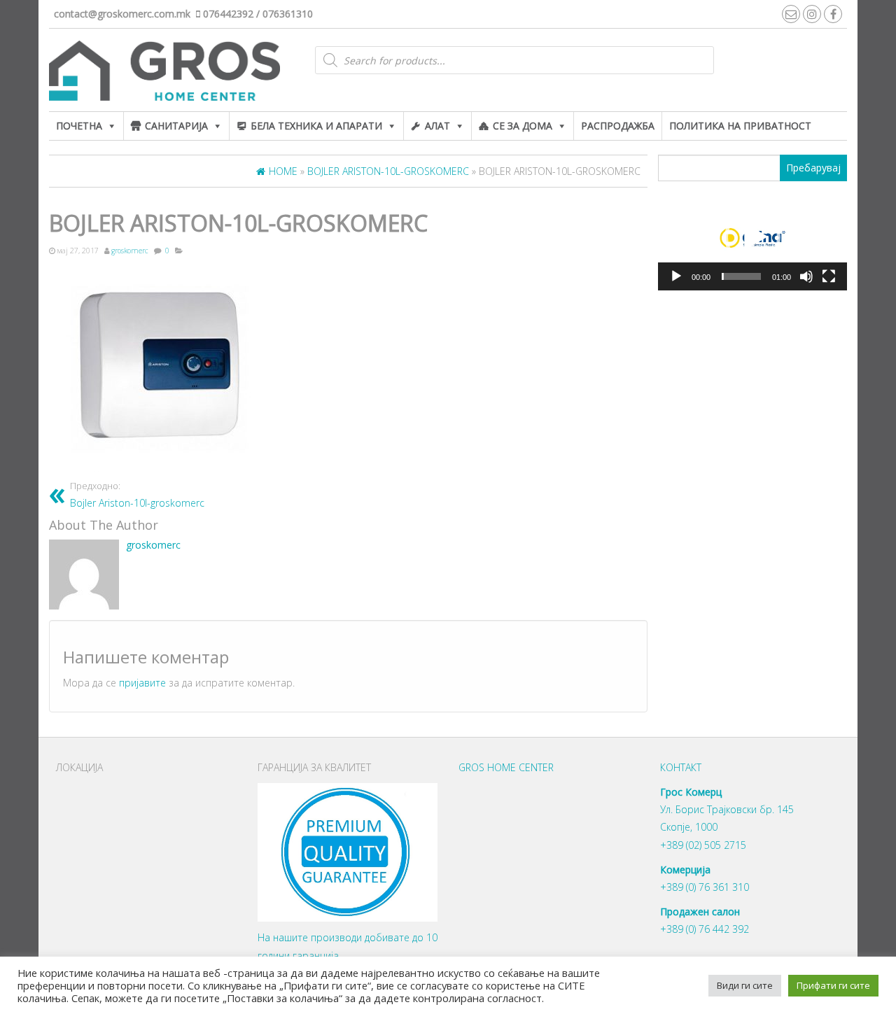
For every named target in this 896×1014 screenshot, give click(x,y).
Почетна (79, 125)
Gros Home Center (506, 767)
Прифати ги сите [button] (833, 985)
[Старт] (676, 276)
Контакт (680, 767)
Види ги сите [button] (745, 985)
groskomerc (129, 250)
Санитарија (176, 125)
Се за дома (522, 125)
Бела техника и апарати (316, 125)
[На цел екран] (829, 276)
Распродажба (617, 125)
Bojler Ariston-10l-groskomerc (137, 495)
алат (437, 125)
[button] (752, 237)
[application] (752, 238)
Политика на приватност (740, 125)
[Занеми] (806, 276)
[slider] (741, 276)
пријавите (142, 682)
